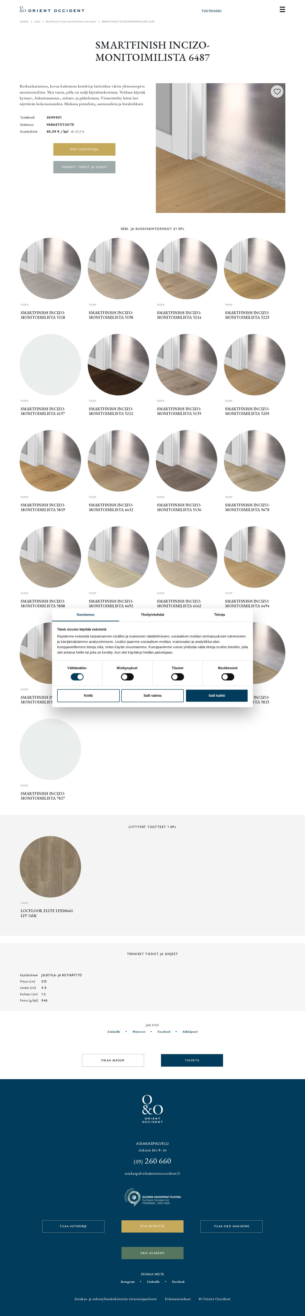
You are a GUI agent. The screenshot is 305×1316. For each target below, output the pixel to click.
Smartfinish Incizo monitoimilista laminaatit (71, 21)
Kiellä (88, 695)
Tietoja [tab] (219, 614)
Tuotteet (24, 21)
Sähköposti (190, 1031)
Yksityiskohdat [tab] (152, 614)
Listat (37, 21)
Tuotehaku (211, 11)
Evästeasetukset (178, 1298)
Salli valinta (152, 695)
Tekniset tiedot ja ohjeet (84, 167)
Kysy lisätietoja (84, 149)
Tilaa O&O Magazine (232, 1226)
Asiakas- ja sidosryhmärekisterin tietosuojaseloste (115, 1298)
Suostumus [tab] (86, 614)
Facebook (163, 1031)
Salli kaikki (217, 695)
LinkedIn (113, 1031)
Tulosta (192, 1060)
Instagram (128, 1282)
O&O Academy (152, 1253)
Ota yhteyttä (152, 1226)
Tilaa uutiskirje (73, 1226)
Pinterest (138, 1031)
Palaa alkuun (112, 1060)
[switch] (127, 677)
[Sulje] (282, 9)
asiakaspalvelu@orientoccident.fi (152, 1173)
